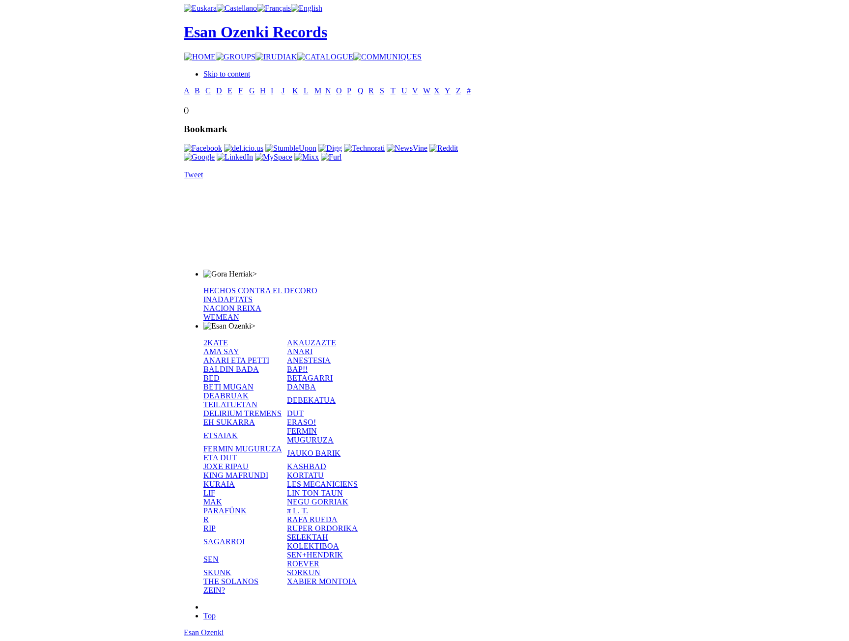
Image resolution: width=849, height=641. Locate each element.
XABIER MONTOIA (322, 581)
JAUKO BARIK (313, 453)
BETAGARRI (310, 378)
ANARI (299, 351)
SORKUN (303, 572)
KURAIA (219, 484)
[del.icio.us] (243, 148)
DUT (295, 413)
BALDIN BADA (231, 369)
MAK (212, 502)
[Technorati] (364, 148)
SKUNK (217, 572)
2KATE (215, 342)
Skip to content (226, 74)
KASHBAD (306, 466)
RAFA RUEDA (312, 519)
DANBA (301, 387)
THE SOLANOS (230, 581)
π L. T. (297, 510)
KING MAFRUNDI (235, 475)
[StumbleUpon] (290, 148)
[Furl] (331, 157)
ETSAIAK (220, 435)
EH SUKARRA (229, 422)
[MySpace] (273, 157)
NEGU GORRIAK (317, 502)
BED (211, 378)
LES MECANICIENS (322, 484)
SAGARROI (224, 541)
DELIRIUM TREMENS (242, 413)
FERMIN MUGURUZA (310, 435)
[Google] (199, 157)
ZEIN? (214, 590)
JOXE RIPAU (226, 466)
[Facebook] (203, 148)
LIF (209, 493)
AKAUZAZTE (311, 342)
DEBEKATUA (311, 400)
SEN (211, 559)
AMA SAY (221, 351)
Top (209, 616)
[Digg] (330, 148)
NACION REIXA (232, 308)
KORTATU (305, 475)
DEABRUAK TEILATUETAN (230, 400)
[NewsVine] (407, 148)
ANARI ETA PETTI (236, 360)
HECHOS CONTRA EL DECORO (260, 290)
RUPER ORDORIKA (322, 528)
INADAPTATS (228, 299)
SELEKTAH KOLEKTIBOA (313, 541)
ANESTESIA (309, 360)
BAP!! (297, 369)
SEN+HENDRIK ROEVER (315, 559)
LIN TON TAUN (315, 493)
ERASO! (301, 422)
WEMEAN (221, 317)
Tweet (193, 174)
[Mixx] (306, 157)
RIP (209, 528)
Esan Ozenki (204, 632)
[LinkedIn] (235, 157)
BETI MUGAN (228, 387)
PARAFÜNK (225, 510)
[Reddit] (443, 148)
